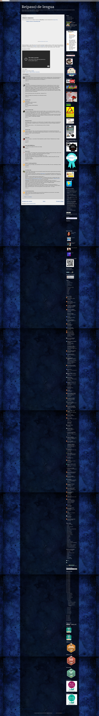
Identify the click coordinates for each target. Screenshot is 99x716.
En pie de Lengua (70, 414)
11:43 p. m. (27, 194)
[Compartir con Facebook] (25, 69)
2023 (68, 576)
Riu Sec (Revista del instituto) (71, 206)
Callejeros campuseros (27, 17)
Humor (68, 291)
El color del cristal (69, 534)
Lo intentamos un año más (71, 509)
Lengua (68, 290)
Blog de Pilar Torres (70, 332)
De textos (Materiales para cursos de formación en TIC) (71, 205)
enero (69, 613)
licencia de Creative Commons (71, 214)
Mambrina (27, 99)
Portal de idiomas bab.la (70, 552)
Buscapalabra (69, 557)
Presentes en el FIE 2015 (70, 415)
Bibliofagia (69, 323)
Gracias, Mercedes (74, 247)
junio (69, 607)
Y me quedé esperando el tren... (72, 547)
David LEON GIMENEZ (29, 145)
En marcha (73, 237)
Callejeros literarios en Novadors (71, 605)
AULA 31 (68, 316)
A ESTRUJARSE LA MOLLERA (71, 412)
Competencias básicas (70, 287)
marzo (69, 611)
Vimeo (76, 565)
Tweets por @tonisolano (69, 269)
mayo (69, 608)
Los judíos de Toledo (70, 485)
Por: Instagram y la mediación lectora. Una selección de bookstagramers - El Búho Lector (72, 348)
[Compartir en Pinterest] (26, 69)
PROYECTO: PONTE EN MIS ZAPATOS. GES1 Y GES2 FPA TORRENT (71, 408)
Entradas (68, 276)
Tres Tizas (69, 504)
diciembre (69, 593)
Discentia (68, 527)
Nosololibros (69, 479)
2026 (68, 572)
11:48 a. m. (27, 80)
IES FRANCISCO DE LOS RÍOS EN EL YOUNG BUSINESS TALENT (71, 481)
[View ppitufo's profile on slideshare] (72, 272)
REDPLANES (69, 422)
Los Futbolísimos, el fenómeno (71, 465)
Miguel (26, 137)
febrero (69, 612)
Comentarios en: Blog (70, 346)
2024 (68, 575)
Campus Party (55, 19)
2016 (68, 585)
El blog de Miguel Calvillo (71, 393)
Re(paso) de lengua (38, 7)
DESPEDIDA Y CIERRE (70, 351)
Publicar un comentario (28, 196)
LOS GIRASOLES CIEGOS (71, 317)
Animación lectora (69, 282)
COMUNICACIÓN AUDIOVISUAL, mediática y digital (71, 359)
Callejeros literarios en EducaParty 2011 (33, 21)
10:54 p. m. (27, 126)
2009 (68, 616)
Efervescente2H (69, 532)
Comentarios (69, 277)
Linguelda (69, 460)
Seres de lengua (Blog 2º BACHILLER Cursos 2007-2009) (72, 203)
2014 (68, 588)
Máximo (26, 151)
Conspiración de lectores (71, 365)
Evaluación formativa (70, 387)
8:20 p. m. (27, 142)
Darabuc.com (69, 369)
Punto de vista (69, 543)
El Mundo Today (69, 558)
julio (69, 599)
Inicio (44, 201)
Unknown (27, 129)
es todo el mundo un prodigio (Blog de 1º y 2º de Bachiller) (71, 201)
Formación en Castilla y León (71, 314)
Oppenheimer (43, 173)
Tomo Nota (69, 499)
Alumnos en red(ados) (70, 309)
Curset (72, 252)
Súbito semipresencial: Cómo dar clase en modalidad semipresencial (71, 395)
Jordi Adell (68, 539)
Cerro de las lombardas (71, 338)
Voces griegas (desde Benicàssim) (70, 508)
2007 (68, 619)
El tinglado (68, 535)
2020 (68, 580)
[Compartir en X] (24, 69)
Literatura (68, 289)
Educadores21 (69, 531)
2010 (68, 615)
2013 (68, 589)
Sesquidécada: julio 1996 (71, 602)
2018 (68, 583)
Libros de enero (69, 516)
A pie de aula (69, 297)
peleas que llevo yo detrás (37, 178)
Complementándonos (70, 354)
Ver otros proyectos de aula (71, 210)
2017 (68, 584)
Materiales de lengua (70, 550)
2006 (68, 620)
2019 (68, 581)
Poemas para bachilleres (73, 243)
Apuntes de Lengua (70, 313)
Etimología (68, 551)
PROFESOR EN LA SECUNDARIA (70, 492)
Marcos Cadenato (28, 109)
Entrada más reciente (27, 201)
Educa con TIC (69, 530)
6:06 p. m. (27, 106)
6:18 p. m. (27, 148)
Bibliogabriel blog (70, 327)
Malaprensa (69, 540)
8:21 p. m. (27, 117)
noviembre (69, 594)
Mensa (68, 556)
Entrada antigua (59, 201)
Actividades (69, 288)
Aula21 (68, 525)
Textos (68, 294)
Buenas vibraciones (70, 526)
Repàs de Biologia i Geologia (71, 544)
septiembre (70, 597)
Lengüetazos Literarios (71, 444)
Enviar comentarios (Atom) (31, 203)
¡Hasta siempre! (69, 505)
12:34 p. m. (27, 96)
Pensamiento (69, 493)
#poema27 (68, 281)
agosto (69, 598)
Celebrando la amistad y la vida (71, 496)
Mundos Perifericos (70, 541)
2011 (68, 592)
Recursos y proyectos (70, 18)
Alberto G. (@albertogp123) (30, 163)
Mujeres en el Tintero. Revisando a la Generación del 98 (71, 434)
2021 (68, 579)
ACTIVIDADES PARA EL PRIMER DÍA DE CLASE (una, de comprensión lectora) (71, 446)
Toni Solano (46, 41)
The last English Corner (70, 328)
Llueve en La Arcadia (70, 468)
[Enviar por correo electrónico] (22, 69)
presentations (42, 41)
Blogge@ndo (27, 120)
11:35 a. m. (27, 134)
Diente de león (69, 377)
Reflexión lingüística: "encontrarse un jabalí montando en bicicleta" (71, 379)
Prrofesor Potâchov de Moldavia (72, 542)
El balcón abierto (69, 533)
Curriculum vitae (69, 19)
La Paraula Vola (69, 428)
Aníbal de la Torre (69, 524)
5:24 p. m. (27, 187)
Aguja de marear (70, 301)
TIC (67, 286)
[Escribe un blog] (23, 69)
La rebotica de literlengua (71, 432)
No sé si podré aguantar (73, 233)
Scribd (71, 272)
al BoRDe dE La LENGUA (71, 305)
